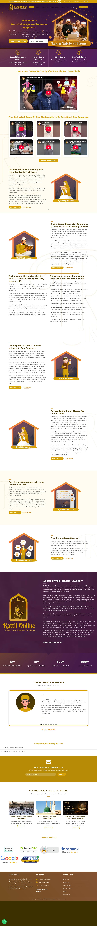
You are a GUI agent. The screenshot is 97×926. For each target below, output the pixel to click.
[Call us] (86, 1)
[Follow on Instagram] (83, 1)
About (37, 7)
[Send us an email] (84, 1)
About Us (66, 873)
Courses (45, 7)
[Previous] (8, 809)
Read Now (21, 817)
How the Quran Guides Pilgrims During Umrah (21, 808)
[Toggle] (1, 739)
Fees (52, 7)
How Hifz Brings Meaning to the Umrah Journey (48, 808)
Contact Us (64, 7)
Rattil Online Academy (48, 890)
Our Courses (67, 876)
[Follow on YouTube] (87, 1)
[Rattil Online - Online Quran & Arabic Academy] (18, 7)
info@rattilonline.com (45, 870)
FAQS (72, 7)
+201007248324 (44, 873)
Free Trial (66, 870)
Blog (57, 7)
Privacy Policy (67, 879)
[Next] (88, 809)
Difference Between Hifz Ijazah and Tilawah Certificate (75, 808)
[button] (4, 921)
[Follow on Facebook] (81, 1)
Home (32, 7)
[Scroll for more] (48, 209)
